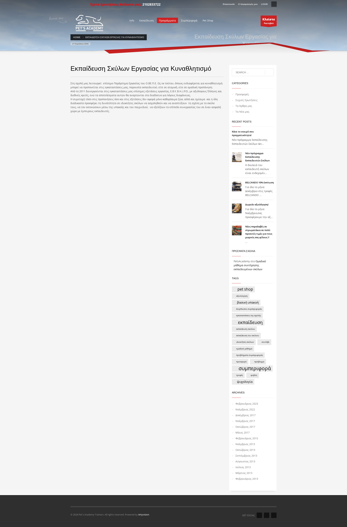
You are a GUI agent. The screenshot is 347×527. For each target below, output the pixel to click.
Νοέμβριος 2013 (245, 444)
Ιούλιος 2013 (243, 467)
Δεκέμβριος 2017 (245, 415)
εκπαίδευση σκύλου (245, 329)
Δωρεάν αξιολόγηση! (257, 204)
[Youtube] (84, 4)
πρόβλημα (259, 361)
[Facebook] (73, 4)
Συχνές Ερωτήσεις (246, 100)
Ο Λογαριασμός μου (248, 4)
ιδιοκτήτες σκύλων (245, 342)
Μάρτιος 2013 (243, 473)
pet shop (245, 289)
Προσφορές (242, 94)
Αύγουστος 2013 (245, 461)
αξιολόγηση (242, 296)
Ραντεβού (268, 21)
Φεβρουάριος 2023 (246, 403)
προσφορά (241, 361)
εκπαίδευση (250, 322)
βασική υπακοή (248, 302)
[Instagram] (78, 4)
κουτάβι (265, 342)
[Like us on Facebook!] (259, 515)
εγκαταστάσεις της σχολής (248, 315)
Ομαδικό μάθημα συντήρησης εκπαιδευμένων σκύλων (250, 265)
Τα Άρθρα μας (243, 106)
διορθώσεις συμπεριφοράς (249, 309)
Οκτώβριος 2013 (245, 450)
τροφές (239, 375)
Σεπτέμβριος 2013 (246, 455)
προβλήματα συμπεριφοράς (249, 355)
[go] (269, 72)
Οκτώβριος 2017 (245, 426)
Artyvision (143, 514)
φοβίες (254, 375)
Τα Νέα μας (242, 111)
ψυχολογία (244, 382)
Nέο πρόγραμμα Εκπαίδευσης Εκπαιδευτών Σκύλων (257, 157)
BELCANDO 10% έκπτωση (259, 182)
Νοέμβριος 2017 (245, 421)
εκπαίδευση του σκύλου (247, 335)
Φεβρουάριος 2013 (246, 478)
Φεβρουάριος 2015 (246, 438)
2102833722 (151, 4)
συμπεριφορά (255, 368)
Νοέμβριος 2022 (245, 409)
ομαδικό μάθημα (244, 348)
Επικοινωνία (229, 4)
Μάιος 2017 (242, 432)
